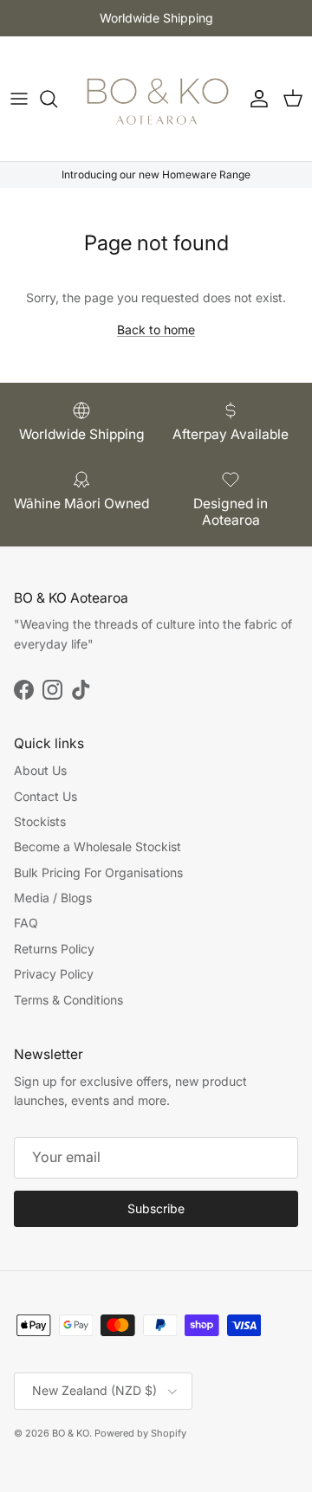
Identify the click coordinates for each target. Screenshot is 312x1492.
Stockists (40, 821)
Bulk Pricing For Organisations (98, 872)
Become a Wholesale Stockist (97, 846)
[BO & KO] (156, 98)
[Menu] (19, 99)
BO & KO (70, 1433)
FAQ (26, 922)
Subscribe (156, 1208)
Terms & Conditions (68, 999)
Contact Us (45, 796)
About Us (40, 770)
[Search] (57, 99)
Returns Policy (54, 948)
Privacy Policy (54, 973)
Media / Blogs (53, 897)
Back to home (156, 329)
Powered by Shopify (140, 1433)
